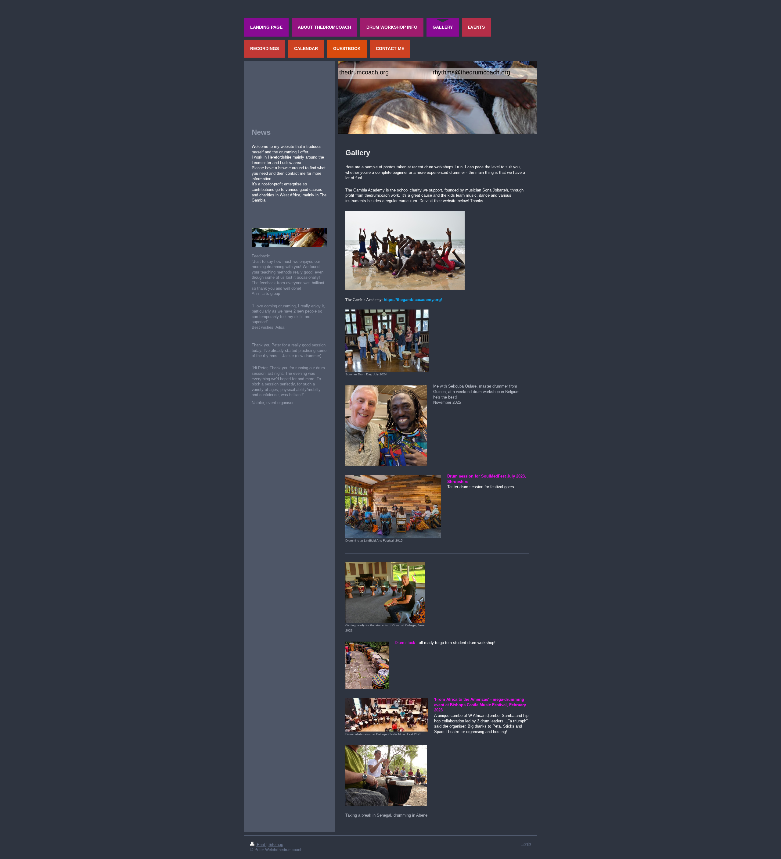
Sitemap (275, 845)
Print (261, 845)
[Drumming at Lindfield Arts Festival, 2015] (393, 506)
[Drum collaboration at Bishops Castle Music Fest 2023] (386, 715)
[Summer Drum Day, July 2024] (387, 341)
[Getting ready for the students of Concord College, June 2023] (385, 592)
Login (526, 844)
